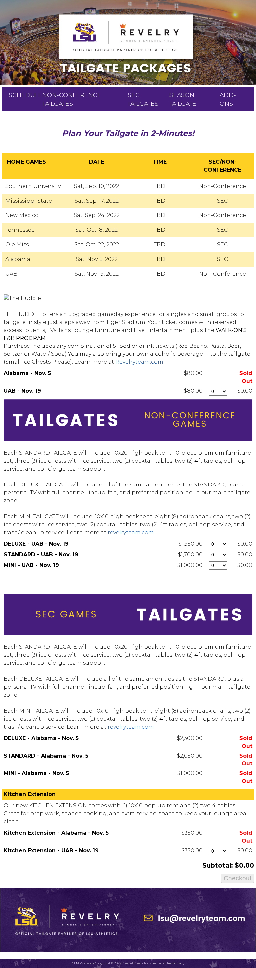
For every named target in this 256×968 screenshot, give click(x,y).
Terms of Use (161, 963)
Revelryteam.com (139, 362)
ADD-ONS (228, 99)
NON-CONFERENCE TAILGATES (71, 99)
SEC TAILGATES (143, 99)
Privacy (178, 963)
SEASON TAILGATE (182, 99)
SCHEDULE (25, 94)
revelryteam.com (131, 532)
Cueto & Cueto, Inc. (136, 963)
